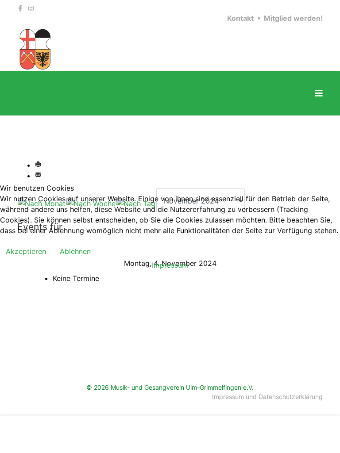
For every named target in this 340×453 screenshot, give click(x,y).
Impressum (170, 265)
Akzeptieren (26, 251)
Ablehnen (75, 251)
